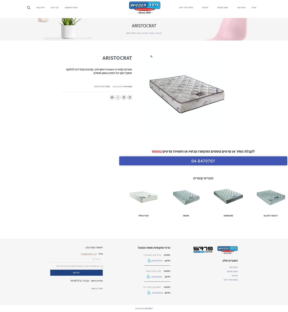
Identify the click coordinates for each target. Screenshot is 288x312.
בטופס (157, 151)
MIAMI (186, 215)
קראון (139, 33)
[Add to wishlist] (259, 188)
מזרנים (145, 33)
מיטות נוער (241, 7)
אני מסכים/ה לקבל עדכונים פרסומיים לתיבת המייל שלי (77, 266)
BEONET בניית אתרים (144, 308)
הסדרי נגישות (97, 288)
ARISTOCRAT (99, 86)
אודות (254, 7)
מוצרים (151, 33)
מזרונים (205, 7)
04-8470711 (76, 280)
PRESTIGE (144, 215)
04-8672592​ (156, 276)
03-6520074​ (157, 292)
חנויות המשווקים (71, 7)
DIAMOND (228, 215)
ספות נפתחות (222, 7)
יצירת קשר (40, 7)
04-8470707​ (157, 260)
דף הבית (159, 33)
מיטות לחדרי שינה (186, 7)
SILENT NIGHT (271, 215)
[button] (151, 56)
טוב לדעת (55, 7)
